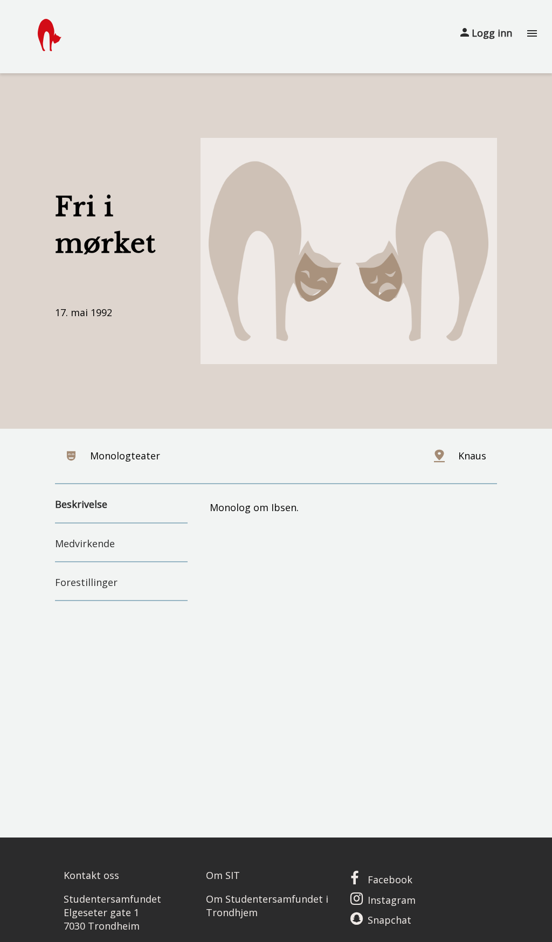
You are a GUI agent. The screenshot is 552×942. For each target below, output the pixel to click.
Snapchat (389, 919)
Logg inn (490, 32)
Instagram (392, 900)
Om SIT (223, 875)
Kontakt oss (91, 875)
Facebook (390, 879)
